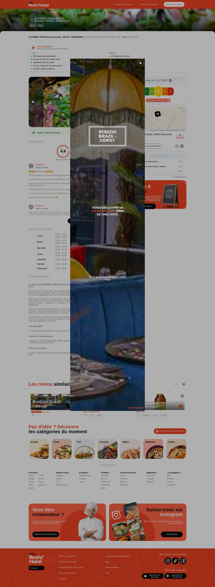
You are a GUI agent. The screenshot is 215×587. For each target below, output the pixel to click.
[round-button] (140, 63)
